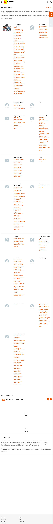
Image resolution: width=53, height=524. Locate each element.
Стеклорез (21, 284)
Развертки (16, 171)
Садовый (46, 318)
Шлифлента (16, 88)
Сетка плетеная (42, 246)
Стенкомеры (45, 134)
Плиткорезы (47, 317)
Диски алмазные (42, 27)
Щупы (40, 150)
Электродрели (17, 363)
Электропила (16, 374)
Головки (20, 262)
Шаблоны (45, 139)
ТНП (48, 321)
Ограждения (21, 521)
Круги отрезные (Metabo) (19, 57)
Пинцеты (19, 281)
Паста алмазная (42, 34)
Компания (3, 517)
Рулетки (47, 133)
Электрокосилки (17, 371)
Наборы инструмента (18, 275)
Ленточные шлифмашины (19, 343)
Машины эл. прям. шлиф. (19, 354)
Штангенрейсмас (42, 144)
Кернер (21, 266)
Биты (15, 259)
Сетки (20, 519)
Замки (45, 304)
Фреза (15, 128)
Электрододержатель (18, 243)
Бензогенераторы (17, 105)
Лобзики (15, 345)
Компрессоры (22, 341)
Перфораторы (17, 357)
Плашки (15, 170)
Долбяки (22, 159)
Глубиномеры (42, 117)
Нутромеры (41, 130)
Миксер (45, 314)
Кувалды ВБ (16, 216)
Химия (44, 323)
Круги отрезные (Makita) (19, 49)
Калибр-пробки (42, 123)
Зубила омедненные (18, 187)
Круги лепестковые (18, 44)
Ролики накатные (17, 173)
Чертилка (16, 295)
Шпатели (45, 325)
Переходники (16, 356)
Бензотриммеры (21, 108)
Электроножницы (17, 373)
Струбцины (21, 286)
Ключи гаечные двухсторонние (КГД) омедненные (18, 190)
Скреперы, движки (43, 320)
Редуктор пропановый (18, 239)
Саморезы (41, 161)
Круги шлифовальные (18, 85)
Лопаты (40, 314)
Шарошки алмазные (43, 37)
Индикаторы (41, 119)
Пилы (15, 122)
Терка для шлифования (19, 93)
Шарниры (21, 295)
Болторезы (19, 259)
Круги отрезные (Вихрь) (19, 68)
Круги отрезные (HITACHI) (19, 51)
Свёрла (15, 175)
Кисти (40, 312)
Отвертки (21, 280)
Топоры (40, 323)
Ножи (15, 278)
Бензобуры (16, 103)
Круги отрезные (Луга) (18, 66)
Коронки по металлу (18, 164)
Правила (41, 318)
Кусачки (15, 272)
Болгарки (16, 338)
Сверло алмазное (43, 35)
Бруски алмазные (43, 26)
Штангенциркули (42, 145)
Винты (44, 159)
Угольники (46, 137)
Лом (19, 272)
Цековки (19, 176)
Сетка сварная (42, 247)
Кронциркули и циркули (44, 120)
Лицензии (3, 523)
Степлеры (16, 286)
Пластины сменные (18, 168)
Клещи (15, 269)
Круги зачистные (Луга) (19, 41)
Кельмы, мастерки (43, 311)
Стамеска (16, 125)
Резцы (20, 171)
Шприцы (15, 292)
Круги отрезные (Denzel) (19, 55)
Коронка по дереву (18, 120)
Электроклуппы (17, 370)
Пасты (15, 86)
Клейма (19, 267)
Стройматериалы (42, 321)
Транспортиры (42, 142)
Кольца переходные (18, 119)
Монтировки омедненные (19, 221)
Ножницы (19, 278)
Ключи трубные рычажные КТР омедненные (17, 210)
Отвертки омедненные (18, 226)
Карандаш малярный (43, 309)
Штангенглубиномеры (44, 141)
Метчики (20, 162)
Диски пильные (17, 117)
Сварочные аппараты (18, 241)
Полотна (20, 170)
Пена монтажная (42, 315)
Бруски (15, 27)
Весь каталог (49, 7)
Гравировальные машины (19, 340)
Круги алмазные (42, 30)
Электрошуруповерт (18, 380)
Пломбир (16, 283)
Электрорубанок (17, 377)
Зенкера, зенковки (18, 161)
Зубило (21, 264)
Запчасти (22, 106)
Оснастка (16, 304)
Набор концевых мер (43, 128)
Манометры (41, 125)
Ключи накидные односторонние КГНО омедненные (18, 203)
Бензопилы (16, 106)
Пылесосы (16, 360)
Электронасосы (17, 368)
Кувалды (22, 270)
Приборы (47, 130)
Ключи (19, 269)
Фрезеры (19, 362)
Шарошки (19, 86)
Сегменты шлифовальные (19, 91)
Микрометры (42, 127)
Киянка (15, 267)
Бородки (15, 261)
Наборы (15, 165)
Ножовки (16, 280)
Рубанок (19, 122)
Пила (15, 281)
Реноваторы (21, 360)
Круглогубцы (16, 270)
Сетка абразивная (18, 94)
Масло (15, 108)
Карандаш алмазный (43, 29)
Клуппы (15, 162)
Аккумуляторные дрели (19, 335)
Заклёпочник (16, 264)
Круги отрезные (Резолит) (19, 83)
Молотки (15, 273)
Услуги (20, 517)
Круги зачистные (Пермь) (19, 43)
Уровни (40, 139)
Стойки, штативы (42, 136)
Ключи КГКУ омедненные (19, 196)
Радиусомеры (42, 131)
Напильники (21, 276)
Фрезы (15, 176)
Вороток (20, 261)
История (3, 521)
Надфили (16, 276)
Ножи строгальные (18, 127)
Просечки (16, 284)
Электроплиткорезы (18, 376)
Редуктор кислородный (19, 238)
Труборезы (16, 287)
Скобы (40, 134)
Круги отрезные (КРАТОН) (19, 62)
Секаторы (41, 304)
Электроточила (17, 379)
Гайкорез (16, 262)
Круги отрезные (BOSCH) (19, 46)
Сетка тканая (42, 249)
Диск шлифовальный (18, 30)
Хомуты (40, 325)
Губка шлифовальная (18, 29)
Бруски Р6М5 (16, 159)
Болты (40, 159)
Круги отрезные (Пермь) (19, 72)
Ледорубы (41, 317)
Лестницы (45, 312)
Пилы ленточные (17, 167)
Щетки (40, 326)
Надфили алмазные (43, 32)
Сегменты (20, 175)
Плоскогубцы (21, 283)
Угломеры (41, 137)
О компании (3, 519)
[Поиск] (51, 2)
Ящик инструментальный (19, 294)
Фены (15, 362)
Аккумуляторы (17, 337)
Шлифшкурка (16, 90)
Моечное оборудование (19, 349)
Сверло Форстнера (18, 123)
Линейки (41, 122)
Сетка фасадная (42, 250)
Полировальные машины (19, 359)
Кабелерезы (16, 266)
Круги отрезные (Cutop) (19, 47)
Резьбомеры (41, 133)
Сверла (23, 122)
